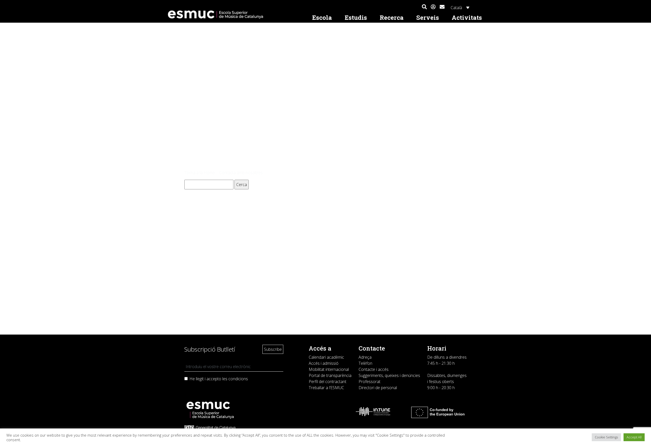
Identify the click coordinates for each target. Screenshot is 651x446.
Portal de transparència (330, 375)
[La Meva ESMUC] (433, 7)
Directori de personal (378, 387)
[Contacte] (442, 6)
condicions (238, 379)
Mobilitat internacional (329, 369)
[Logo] (235, 15)
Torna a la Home (199, 172)
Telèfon (365, 363)
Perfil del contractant (327, 381)
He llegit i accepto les (218, 379)
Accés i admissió (323, 363)
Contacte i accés (374, 369)
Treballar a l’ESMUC (326, 387)
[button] (424, 7)
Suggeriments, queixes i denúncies (389, 375)
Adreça (365, 357)
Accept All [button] (634, 437)
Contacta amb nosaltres (241, 172)
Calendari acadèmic (326, 357)
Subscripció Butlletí (209, 349)
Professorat (369, 381)
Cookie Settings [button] (606, 437)
